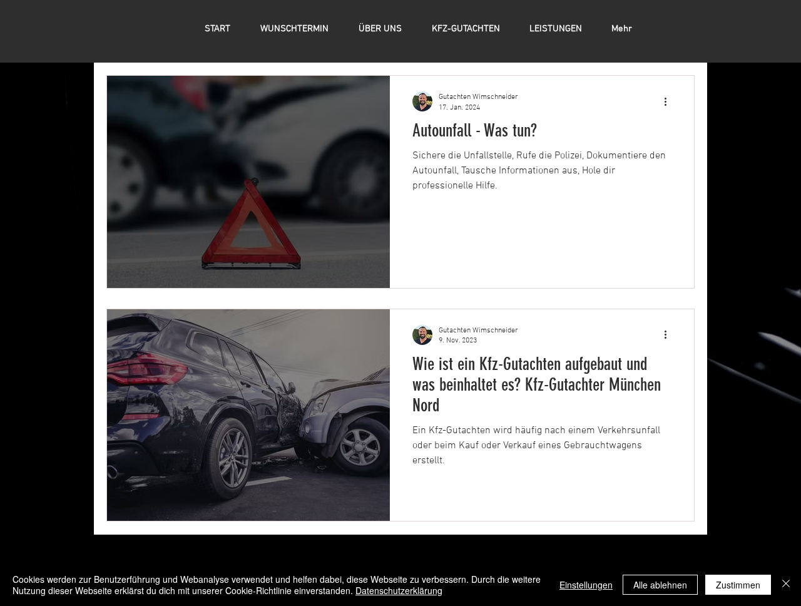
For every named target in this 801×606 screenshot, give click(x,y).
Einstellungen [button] (586, 584)
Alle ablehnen (660, 584)
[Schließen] (785, 584)
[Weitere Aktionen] (669, 101)
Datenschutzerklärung (398, 590)
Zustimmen (738, 584)
